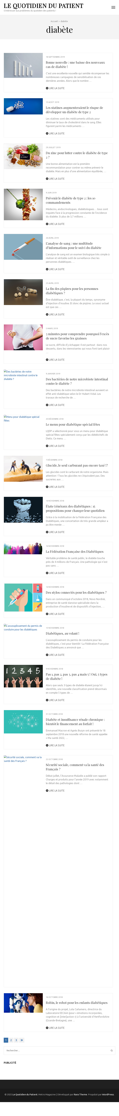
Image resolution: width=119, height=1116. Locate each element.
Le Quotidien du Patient (43, 5)
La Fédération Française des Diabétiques (75, 551)
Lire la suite (56, 88)
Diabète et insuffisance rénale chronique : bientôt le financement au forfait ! (75, 721)
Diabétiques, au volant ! (62, 633)
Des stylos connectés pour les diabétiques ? (76, 592)
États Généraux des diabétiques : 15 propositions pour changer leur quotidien (75, 508)
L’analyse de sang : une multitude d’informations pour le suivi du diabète (73, 245)
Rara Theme (80, 1094)
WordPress (108, 1094)
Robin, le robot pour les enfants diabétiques (77, 1002)
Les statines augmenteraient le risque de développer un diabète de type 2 (74, 109)
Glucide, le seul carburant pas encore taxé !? (77, 465)
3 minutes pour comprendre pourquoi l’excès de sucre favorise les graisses (77, 336)
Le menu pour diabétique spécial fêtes (73, 424)
